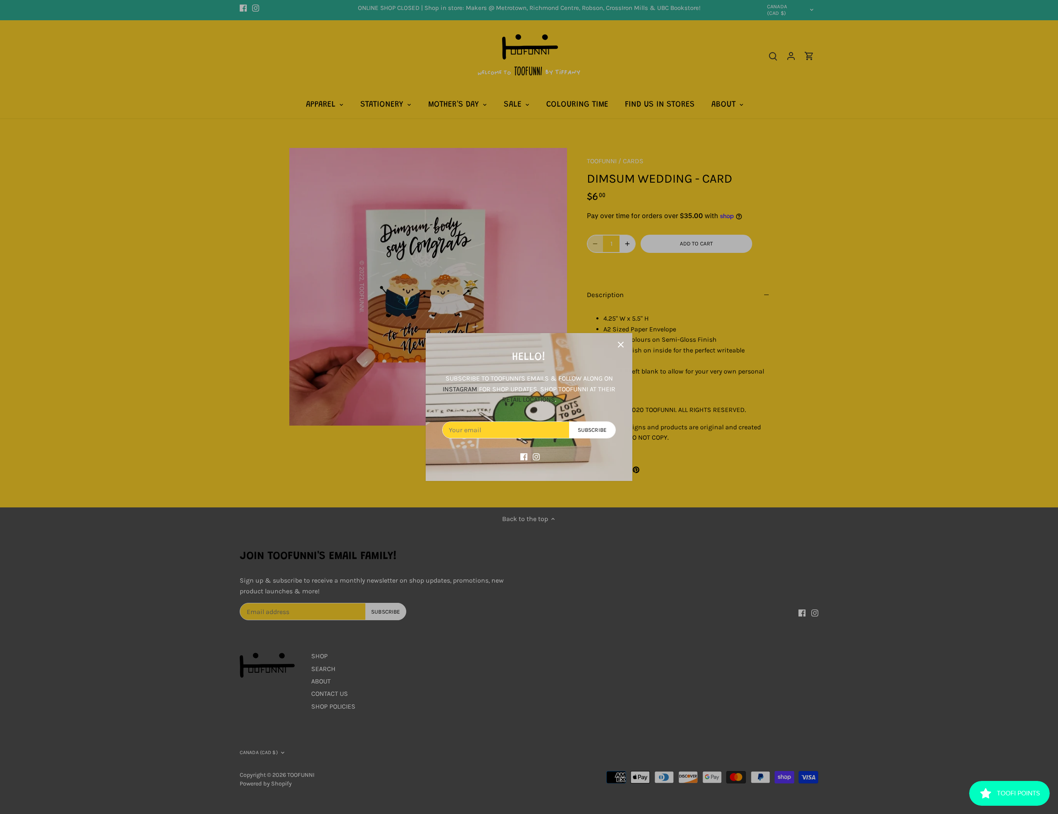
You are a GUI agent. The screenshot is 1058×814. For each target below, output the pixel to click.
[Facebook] (523, 456)
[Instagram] (536, 456)
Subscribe (592, 430)
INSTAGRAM (460, 389)
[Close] (621, 345)
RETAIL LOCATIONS (528, 399)
